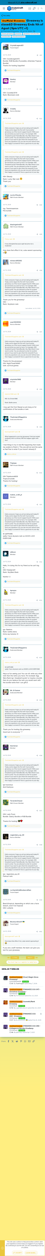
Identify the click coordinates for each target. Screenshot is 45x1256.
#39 (40, 900)
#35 (40, 700)
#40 (40, 931)
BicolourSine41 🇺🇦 (22, 1020)
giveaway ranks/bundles (31, 34)
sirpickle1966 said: (11, 394)
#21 (41, 55)
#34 (40, 657)
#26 (41, 270)
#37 (40, 810)
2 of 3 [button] (22, 957)
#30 (40, 473)
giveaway (18, 34)
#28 (41, 389)
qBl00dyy (19, 1032)
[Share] (37, 55)
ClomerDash (13, 1006)
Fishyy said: (8, 239)
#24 (40, 205)
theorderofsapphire (18, 36)
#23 (40, 118)
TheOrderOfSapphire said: (13, 123)
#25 (41, 234)
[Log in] (34, 8)
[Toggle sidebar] (38, 8)
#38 (40, 845)
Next (29, 957)
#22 (41, 89)
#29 (41, 427)
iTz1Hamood (13, 993)
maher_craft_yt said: (11, 662)
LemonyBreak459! (15, 981)
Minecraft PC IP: (22, 2)
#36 (40, 755)
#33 (40, 600)
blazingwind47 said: (11, 432)
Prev (15, 957)
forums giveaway (7, 34)
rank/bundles (6, 36)
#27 (41, 332)
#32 (40, 562)
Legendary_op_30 (21, 1008)
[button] (4, 8)
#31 (41, 504)
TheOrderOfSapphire (11, 31)
